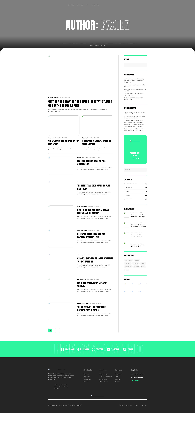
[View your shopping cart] (146, 5)
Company (51, 137)
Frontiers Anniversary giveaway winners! (92, 284)
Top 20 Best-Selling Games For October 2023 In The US (91, 309)
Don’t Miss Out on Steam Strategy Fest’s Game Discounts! (93, 211)
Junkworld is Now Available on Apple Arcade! (96, 143)
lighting (143, 263)
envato (137, 260)
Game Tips (85, 157)
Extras (79, 157)
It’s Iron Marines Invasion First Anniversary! (91, 163)
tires (126, 269)
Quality (136, 266)
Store (143, 266)
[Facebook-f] (131, 158)
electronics (128, 260)
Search (126, 59)
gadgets (127, 263)
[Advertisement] (94, 424)
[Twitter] (134, 158)
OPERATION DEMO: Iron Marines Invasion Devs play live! (91, 236)
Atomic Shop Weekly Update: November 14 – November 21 (95, 260)
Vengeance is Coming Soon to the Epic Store (63, 143)
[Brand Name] (67, 349)
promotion (128, 266)
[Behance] (136, 158)
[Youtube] (138, 158)
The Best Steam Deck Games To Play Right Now (93, 187)
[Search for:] (135, 169)
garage (135, 263)
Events (84, 137)
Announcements (53, 97)
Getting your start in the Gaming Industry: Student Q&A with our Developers (80, 103)
